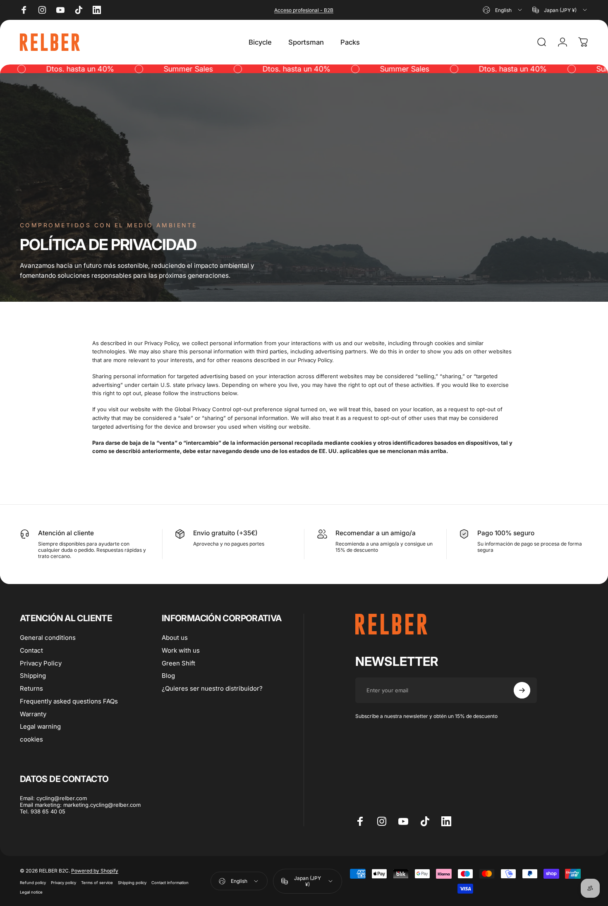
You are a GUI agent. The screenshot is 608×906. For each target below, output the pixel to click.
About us (175, 637)
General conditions (48, 637)
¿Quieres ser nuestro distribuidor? (212, 688)
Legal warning (40, 726)
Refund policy (33, 882)
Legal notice (31, 892)
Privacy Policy (41, 663)
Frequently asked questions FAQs (69, 701)
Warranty (33, 714)
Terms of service (97, 882)
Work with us (181, 650)
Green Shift (178, 663)
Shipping (33, 676)
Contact (31, 650)
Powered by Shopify (94, 871)
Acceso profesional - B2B (303, 10)
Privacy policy (63, 882)
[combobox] (503, 10)
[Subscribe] (522, 690)
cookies (31, 739)
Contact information (170, 882)
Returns (31, 688)
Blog (168, 676)
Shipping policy (132, 882)
